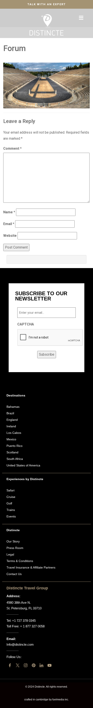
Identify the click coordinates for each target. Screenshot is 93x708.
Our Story (13, 541)
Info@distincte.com (20, 644)
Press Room (14, 548)
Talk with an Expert (46, 4)
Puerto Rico (14, 446)
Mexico (11, 439)
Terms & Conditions (19, 561)
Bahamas (12, 406)
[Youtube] (49, 665)
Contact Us (14, 574)
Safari (10, 490)
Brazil (10, 413)
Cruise (10, 497)
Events (11, 516)
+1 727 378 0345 (24, 620)
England (12, 419)
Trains (10, 510)
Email (8, 224)
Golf (9, 503)
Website (10, 236)
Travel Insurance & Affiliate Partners (30, 567)
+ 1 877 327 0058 (32, 626)
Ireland (11, 426)
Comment (12, 148)
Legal (10, 554)
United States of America (23, 465)
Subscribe (46, 354)
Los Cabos (13, 432)
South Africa (14, 459)
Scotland (12, 452)
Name (9, 212)
